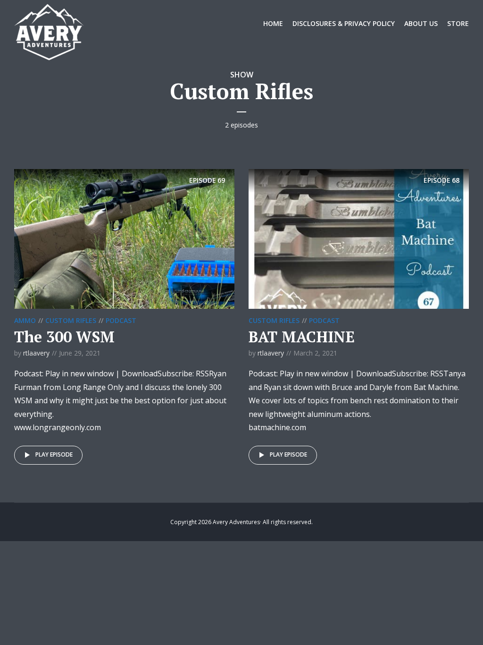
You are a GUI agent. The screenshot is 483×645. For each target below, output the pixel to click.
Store (458, 23)
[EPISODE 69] (124, 238)
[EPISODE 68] (359, 238)
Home (273, 23)
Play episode (54, 454)
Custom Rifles (70, 320)
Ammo (25, 320)
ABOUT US (421, 23)
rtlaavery (36, 352)
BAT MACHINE (302, 337)
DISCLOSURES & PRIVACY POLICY (343, 23)
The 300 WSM (64, 337)
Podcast (121, 320)
